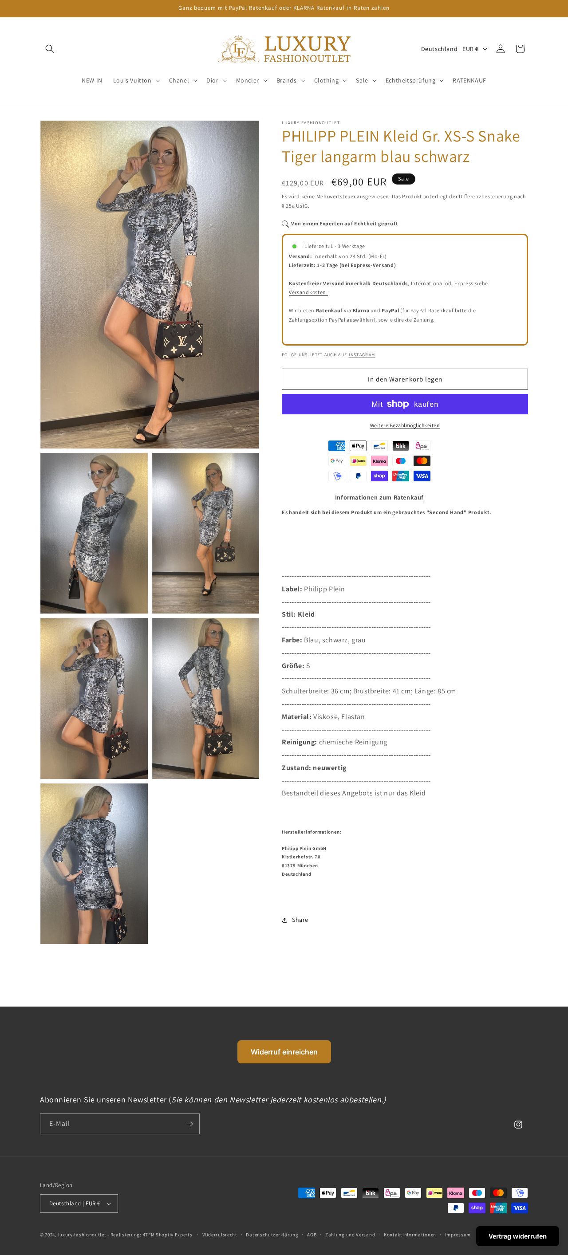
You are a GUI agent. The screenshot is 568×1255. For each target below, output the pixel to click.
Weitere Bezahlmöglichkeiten (405, 425)
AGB (311, 1234)
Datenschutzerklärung (272, 1234)
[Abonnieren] (189, 1123)
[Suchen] (49, 49)
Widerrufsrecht (219, 1234)
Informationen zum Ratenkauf (379, 497)
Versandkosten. (308, 292)
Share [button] (300, 920)
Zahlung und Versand (350, 1234)
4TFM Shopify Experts (168, 1234)
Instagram (362, 355)
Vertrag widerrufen (518, 1236)
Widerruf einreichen (284, 1051)
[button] (136, 80)
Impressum (458, 1234)
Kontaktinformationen (410, 1234)
